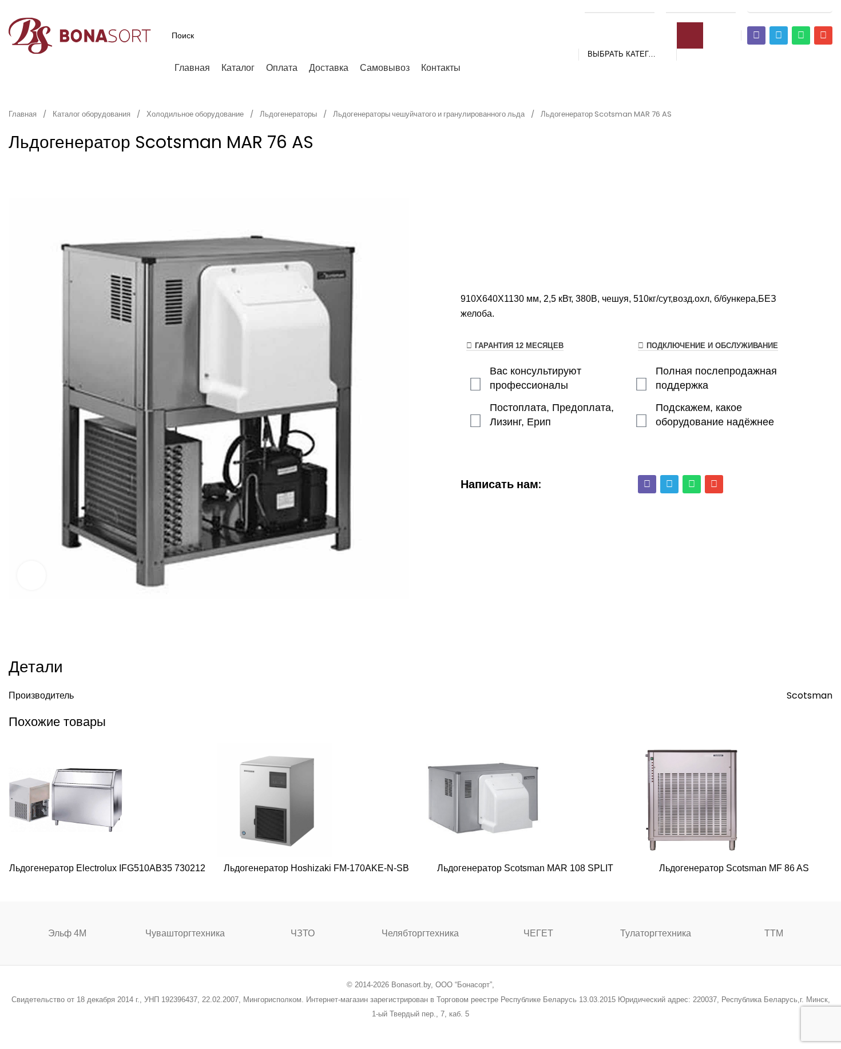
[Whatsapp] (801, 35)
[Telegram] (778, 35)
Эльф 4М (67, 933)
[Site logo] (80, 34)
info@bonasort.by (789, 6)
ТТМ (773, 933)
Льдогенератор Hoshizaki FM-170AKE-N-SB (316, 868)
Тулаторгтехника (655, 933)
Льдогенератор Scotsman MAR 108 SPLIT (525, 868)
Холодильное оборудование (195, 114)
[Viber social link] (478, 1029)
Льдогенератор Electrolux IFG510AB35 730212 (107, 868)
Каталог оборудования (92, 114)
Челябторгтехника (420, 933)
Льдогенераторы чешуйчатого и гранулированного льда (429, 114)
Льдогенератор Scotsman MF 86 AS (734, 868)
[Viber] (756, 35)
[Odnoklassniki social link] (420, 1029)
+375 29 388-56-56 (619, 6)
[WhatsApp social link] (435, 1029)
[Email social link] (391, 1029)
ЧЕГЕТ (538, 933)
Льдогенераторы (289, 114)
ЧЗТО (303, 933)
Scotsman (809, 695)
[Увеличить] (31, 575)
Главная (23, 114)
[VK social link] (449, 1029)
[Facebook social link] (362, 1029)
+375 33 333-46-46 (701, 6)
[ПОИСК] (690, 35)
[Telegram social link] (464, 1029)
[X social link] (377, 1029)
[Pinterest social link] (406, 1029)
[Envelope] (823, 35)
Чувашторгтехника (185, 933)
